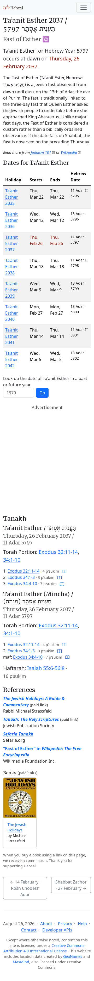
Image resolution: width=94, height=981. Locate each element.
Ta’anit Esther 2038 (11, 266)
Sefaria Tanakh (18, 734)
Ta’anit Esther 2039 (11, 290)
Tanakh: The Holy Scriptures (31, 719)
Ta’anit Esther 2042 (11, 359)
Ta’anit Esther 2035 (11, 197)
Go (42, 393)
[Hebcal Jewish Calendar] (13, 7)
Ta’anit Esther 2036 (11, 220)
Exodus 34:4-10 (22, 583)
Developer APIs (57, 930)
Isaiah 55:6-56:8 (45, 668)
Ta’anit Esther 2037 (11, 243)
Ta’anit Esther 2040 (11, 313)
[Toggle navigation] (83, 7)
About (46, 924)
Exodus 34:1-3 (21, 577)
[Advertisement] (47, 460)
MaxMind (21, 961)
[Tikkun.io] (64, 571)
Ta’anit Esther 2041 (11, 336)
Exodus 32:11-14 (58, 551)
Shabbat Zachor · (71, 885)
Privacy (65, 924)
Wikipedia (69, 152)
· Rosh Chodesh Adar (25, 888)
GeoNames (72, 956)
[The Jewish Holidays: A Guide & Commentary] (19, 798)
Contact (29, 930)
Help (82, 924)
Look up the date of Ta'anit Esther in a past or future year (45, 382)
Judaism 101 (41, 152)
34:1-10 (11, 559)
